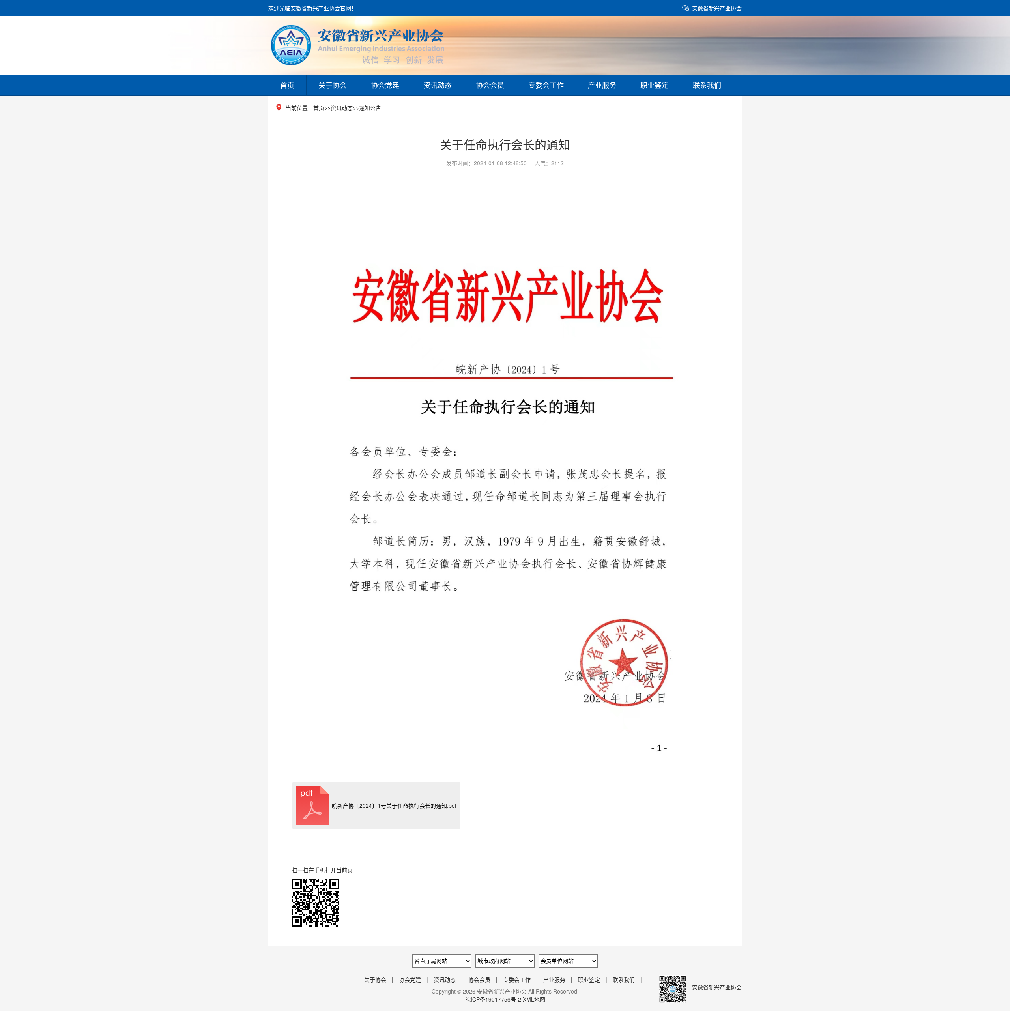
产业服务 (602, 85)
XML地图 (534, 999)
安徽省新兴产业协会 (717, 8)
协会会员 (490, 85)
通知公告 (370, 108)
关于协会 (332, 85)
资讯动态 (437, 85)
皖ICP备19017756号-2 (493, 999)
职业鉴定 (654, 85)
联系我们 (707, 85)
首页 (287, 85)
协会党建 (385, 85)
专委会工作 (546, 85)
